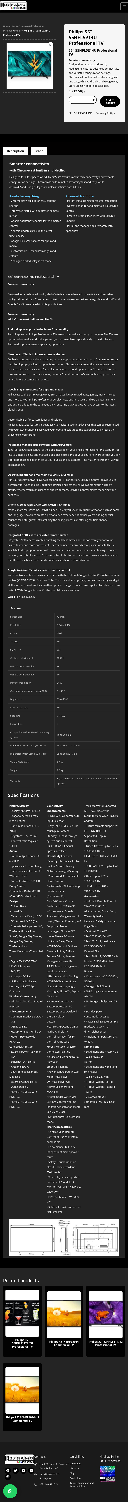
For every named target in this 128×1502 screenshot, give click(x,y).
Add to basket (110, 101)
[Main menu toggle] (124, 6)
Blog (72, 1473)
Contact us (75, 1478)
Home (6, 26)
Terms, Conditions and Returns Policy (82, 1484)
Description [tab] (15, 151)
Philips (18, 30)
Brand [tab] (39, 151)
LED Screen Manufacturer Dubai (5, 10)
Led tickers (75, 1463)
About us (74, 1468)
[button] (50, 45)
